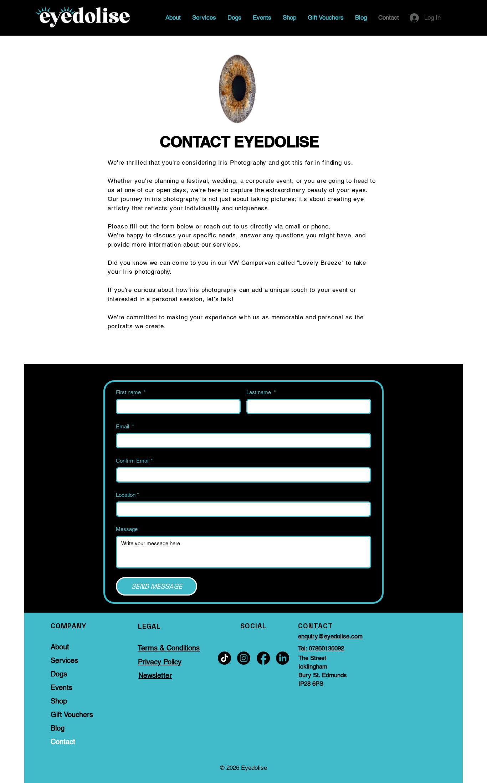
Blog (58, 728)
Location (127, 495)
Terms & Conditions (169, 648)
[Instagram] (243, 658)
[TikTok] (224, 658)
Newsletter (155, 675)
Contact (63, 741)
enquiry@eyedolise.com (330, 636)
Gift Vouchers (72, 714)
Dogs (59, 674)
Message (127, 529)
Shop (59, 701)
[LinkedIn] (282, 658)
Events (61, 687)
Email (125, 426)
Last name (261, 392)
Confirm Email (134, 461)
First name (131, 392)
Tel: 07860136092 (321, 648)
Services (64, 660)
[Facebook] (263, 658)
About (60, 647)
